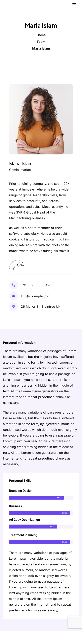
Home (41, 35)
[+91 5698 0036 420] (13, 285)
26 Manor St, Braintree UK (40, 306)
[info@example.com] (13, 295)
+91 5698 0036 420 (36, 285)
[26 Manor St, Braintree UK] (13, 306)
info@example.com (36, 296)
